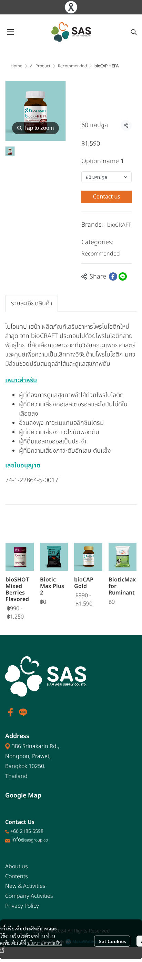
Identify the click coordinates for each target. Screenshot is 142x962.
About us (16, 866)
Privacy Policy (22, 906)
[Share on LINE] (123, 276)
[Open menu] (10, 32)
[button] (134, 32)
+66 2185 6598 (26, 831)
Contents (16, 876)
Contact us (106, 197)
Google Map (23, 795)
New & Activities (25, 886)
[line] (23, 712)
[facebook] (10, 712)
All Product (40, 66)
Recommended (72, 66)
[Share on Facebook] (113, 276)
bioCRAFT (119, 225)
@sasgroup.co (34, 840)
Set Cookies (112, 941)
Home (16, 66)
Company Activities (29, 896)
